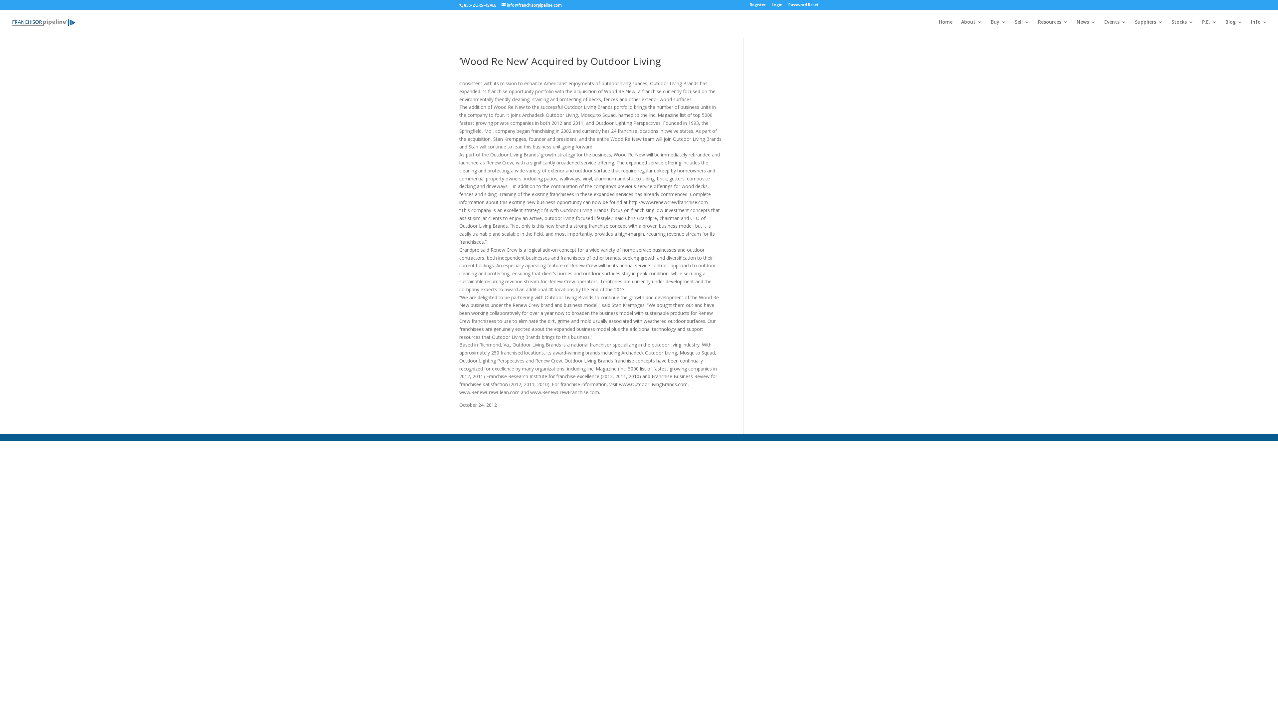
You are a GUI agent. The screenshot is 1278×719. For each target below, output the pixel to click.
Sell (1019, 22)
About (968, 22)
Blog (1230, 22)
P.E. (1206, 22)
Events (1112, 22)
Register (758, 5)
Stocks (1179, 22)
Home (946, 22)
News (1083, 22)
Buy (995, 22)
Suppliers (1145, 22)
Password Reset (803, 5)
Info (1256, 22)
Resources (1049, 22)
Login (777, 5)
